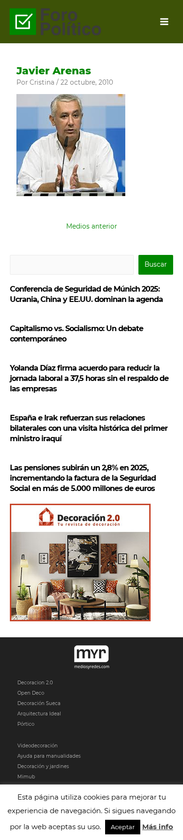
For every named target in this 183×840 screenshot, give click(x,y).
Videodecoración (37, 746)
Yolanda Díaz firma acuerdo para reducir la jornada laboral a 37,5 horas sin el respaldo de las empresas (89, 378)
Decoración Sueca (39, 703)
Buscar (156, 264)
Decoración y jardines (43, 766)
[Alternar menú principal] (164, 22)
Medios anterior (91, 226)
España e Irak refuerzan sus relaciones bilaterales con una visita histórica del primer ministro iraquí (89, 428)
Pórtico (25, 724)
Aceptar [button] (123, 827)
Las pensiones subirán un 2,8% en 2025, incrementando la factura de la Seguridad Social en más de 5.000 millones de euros (83, 478)
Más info (157, 826)
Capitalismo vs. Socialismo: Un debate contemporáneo (76, 333)
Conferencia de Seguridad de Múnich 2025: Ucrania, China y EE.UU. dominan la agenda (86, 294)
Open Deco (30, 693)
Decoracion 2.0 (35, 683)
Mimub (26, 777)
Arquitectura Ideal (39, 714)
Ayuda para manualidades (49, 756)
